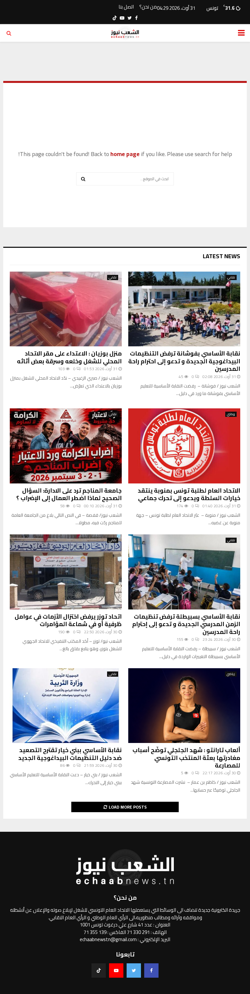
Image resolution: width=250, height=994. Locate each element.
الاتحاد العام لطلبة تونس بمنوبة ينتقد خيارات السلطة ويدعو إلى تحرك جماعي (189, 494)
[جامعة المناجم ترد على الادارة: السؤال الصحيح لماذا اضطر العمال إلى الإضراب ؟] (66, 445)
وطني (231, 414)
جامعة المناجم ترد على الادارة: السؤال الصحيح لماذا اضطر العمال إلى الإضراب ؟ (69, 494)
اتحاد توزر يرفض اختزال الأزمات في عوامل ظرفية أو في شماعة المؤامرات (68, 620)
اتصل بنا (126, 7)
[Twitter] (134, 970)
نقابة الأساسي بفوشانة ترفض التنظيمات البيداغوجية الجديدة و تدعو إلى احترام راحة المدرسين (184, 361)
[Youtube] (116, 970)
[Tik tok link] (115, 18)
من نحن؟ (148, 7)
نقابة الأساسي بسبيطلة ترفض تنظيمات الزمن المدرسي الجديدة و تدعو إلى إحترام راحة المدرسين (186, 624)
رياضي (231, 674)
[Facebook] (151, 970)
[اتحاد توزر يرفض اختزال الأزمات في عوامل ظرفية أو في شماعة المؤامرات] (66, 571)
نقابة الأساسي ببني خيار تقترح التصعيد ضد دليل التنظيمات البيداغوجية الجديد (70, 754)
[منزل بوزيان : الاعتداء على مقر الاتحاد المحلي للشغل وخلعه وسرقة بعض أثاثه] (66, 309)
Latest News (221, 256)
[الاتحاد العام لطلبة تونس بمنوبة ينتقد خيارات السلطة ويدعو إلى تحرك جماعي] (184, 445)
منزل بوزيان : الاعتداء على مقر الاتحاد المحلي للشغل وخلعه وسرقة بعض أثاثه (69, 357)
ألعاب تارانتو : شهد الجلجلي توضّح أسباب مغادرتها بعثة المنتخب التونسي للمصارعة (186, 758)
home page (125, 154)
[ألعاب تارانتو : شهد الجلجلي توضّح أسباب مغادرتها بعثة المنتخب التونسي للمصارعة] (184, 705)
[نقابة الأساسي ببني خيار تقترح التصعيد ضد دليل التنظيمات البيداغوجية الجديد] (66, 705)
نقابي (231, 277)
